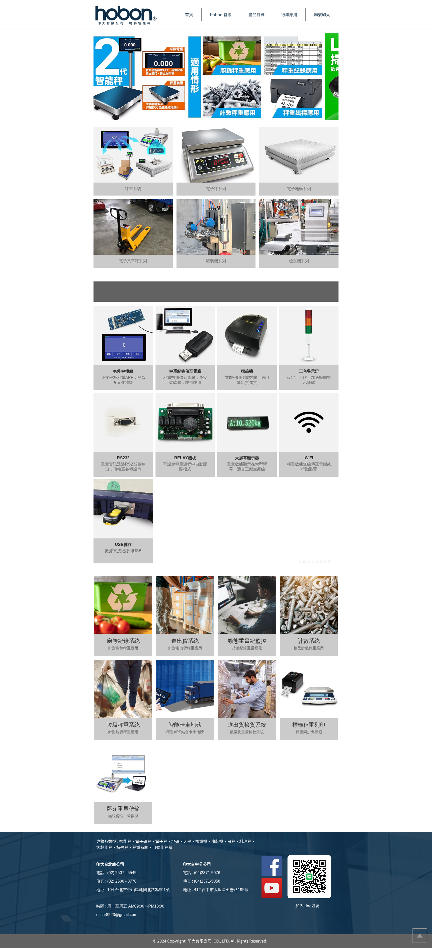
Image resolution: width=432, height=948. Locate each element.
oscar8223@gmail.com (116, 915)
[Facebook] (272, 866)
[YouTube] (272, 888)
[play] (328, 119)
